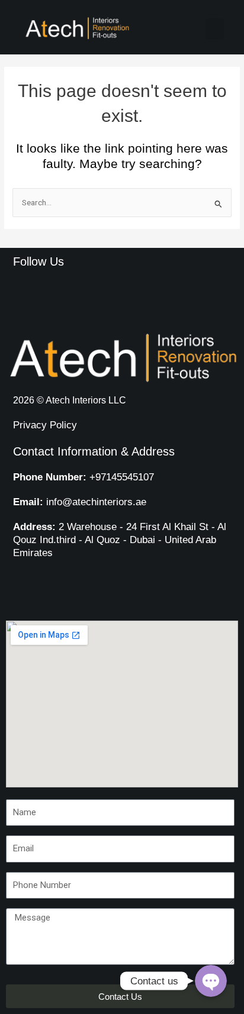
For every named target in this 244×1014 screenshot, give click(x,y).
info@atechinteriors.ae (79, 502)
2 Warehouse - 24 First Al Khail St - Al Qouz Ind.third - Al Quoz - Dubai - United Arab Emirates (119, 539)
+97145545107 (83, 477)
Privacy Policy (45, 425)
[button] (215, 29)
